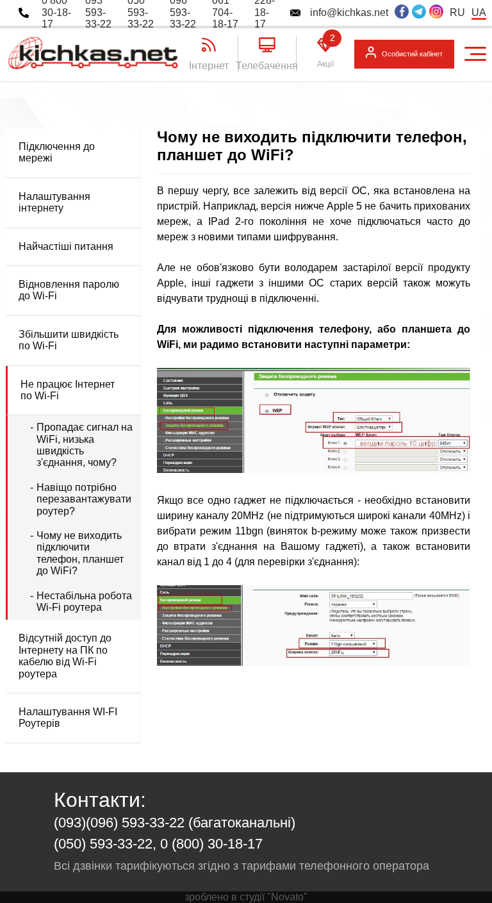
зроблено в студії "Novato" (246, 896)
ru (457, 12)
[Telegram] (419, 12)
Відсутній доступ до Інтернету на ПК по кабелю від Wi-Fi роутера (65, 656)
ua (479, 12)
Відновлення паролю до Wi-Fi (69, 290)
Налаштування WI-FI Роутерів (68, 717)
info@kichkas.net (349, 12)
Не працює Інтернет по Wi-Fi (67, 390)
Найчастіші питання (66, 246)
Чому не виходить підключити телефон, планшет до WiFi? (80, 553)
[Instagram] (436, 12)
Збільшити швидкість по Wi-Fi (69, 340)
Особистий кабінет (412, 54)
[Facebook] (402, 12)
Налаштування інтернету (54, 202)
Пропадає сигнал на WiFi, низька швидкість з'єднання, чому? (85, 445)
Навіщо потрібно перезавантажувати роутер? (84, 499)
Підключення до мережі (57, 152)
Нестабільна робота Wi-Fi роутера (84, 601)
